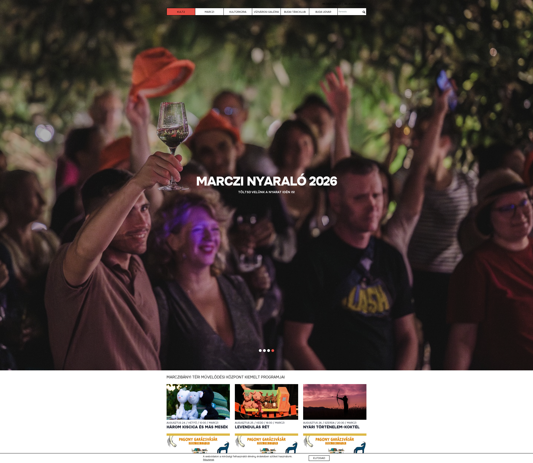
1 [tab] (260, 350)
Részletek (208, 459)
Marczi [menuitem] (209, 11)
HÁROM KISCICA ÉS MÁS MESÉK (197, 427)
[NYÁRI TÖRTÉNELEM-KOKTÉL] (334, 402)
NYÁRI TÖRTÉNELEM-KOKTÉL (331, 427)
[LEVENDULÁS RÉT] (266, 402)
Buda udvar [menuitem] (323, 11)
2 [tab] (264, 350)
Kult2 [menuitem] (181, 11)
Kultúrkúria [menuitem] (237, 11)
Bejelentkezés (353, 3)
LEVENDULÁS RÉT (252, 427)
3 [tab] (268, 350)
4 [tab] (272, 350)
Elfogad (319, 458)
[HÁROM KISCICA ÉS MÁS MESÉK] (266, 185)
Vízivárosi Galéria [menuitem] (266, 11)
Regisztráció (331, 3)
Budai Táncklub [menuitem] (295, 11)
